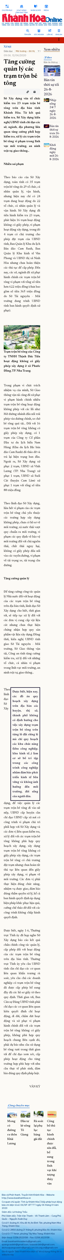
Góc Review (39, 35)
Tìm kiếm (27, 35)
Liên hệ (50, 35)
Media (46, 10)
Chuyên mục (7, 10)
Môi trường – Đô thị (25, 51)
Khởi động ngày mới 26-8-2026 (54, 152)
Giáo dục (8, 51)
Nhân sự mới (36, 10)
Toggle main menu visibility (60, 39)
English (59, 35)
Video (48, 57)
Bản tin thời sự (51, 62)
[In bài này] (34, 91)
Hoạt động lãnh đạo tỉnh (21, 11)
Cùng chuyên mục (19, 1105)
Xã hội (7, 46)
